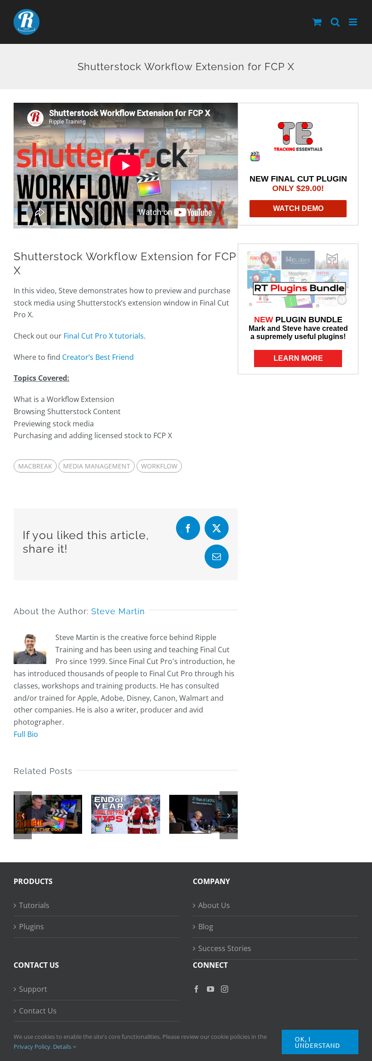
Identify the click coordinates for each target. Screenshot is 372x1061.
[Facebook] (196, 989)
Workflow (159, 466)
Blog (205, 927)
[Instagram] (224, 989)
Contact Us (38, 1011)
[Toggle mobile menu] (353, 22)
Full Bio (26, 734)
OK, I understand (317, 1042)
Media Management (96, 466)
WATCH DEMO (298, 208)
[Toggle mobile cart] (317, 22)
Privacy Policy (32, 1046)
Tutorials (34, 905)
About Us (214, 905)
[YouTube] (210, 989)
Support (33, 989)
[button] (23, 815)
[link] (298, 137)
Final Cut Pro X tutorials (104, 336)
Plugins (31, 927)
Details (63, 1046)
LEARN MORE (298, 358)
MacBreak (35, 466)
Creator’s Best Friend (98, 357)
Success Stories (224, 948)
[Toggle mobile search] (335, 22)
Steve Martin (118, 611)
